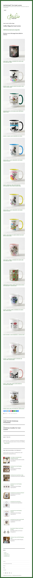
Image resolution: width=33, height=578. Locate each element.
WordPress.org (6, 556)
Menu (5, 10)
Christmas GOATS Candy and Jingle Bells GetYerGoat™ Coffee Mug (13, 285)
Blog (4, 567)
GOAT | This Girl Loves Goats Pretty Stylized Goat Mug (12, 384)
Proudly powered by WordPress (16, 575)
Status (9, 413)
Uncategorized (15, 413)
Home (4, 561)
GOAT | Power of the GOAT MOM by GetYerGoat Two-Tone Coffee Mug (12, 185)
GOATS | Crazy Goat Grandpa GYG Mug (12, 136)
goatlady (6, 413)
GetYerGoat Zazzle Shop (7, 563)
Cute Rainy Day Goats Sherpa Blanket (17, 492)
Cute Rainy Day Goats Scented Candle (17, 519)
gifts (11, 413)
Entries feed (6, 553)
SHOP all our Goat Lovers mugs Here (11, 29)
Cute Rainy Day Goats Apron (15, 501)
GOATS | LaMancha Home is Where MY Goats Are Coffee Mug (12, 359)
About (4, 565)
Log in (5, 552)
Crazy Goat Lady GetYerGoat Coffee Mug (13, 408)
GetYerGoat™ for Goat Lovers (12, 5)
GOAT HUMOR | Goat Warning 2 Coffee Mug (14, 334)
